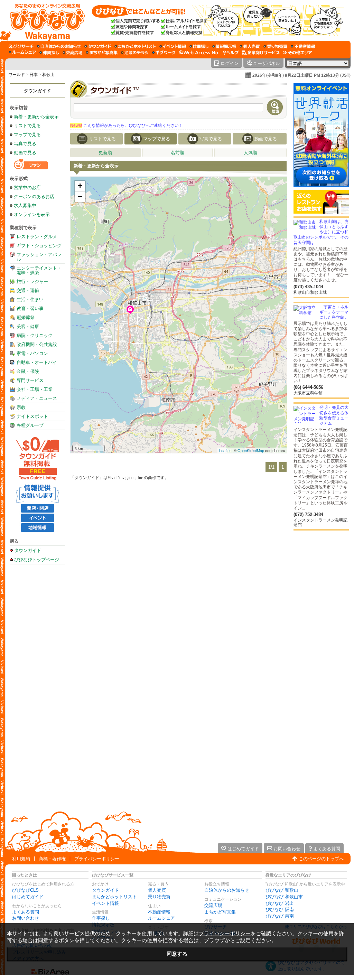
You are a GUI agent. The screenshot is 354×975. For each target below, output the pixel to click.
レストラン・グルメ (37, 236)
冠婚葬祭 (26, 317)
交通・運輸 (28, 290)
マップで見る (27, 134)
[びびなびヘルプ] (231, 52)
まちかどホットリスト (114, 896)
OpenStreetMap (250, 450)
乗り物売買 (159, 896)
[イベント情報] (172, 46)
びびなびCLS (25, 890)
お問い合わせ (25, 918)
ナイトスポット (32, 416)
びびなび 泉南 (280, 916)
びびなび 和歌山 (282, 890)
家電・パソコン (32, 353)
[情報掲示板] (224, 46)
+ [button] (80, 185)
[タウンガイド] (97, 46)
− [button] (80, 196)
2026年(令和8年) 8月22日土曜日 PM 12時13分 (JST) (301, 75)
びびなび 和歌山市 (284, 896)
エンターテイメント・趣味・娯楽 (39, 270)
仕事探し (101, 918)
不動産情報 (159, 912)
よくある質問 (25, 912)
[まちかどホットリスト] (135, 46)
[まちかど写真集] (102, 52)
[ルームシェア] (22, 52)
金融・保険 (28, 371)
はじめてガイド (28, 896)
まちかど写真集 (220, 912)
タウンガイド (37, 90)
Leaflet (225, 450)
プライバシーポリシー (96, 858)
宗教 (21, 407)
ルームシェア (161, 918)
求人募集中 (25, 205)
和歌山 (48, 74)
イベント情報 (105, 903)
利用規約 (21, 858)
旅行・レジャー (32, 281)
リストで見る (27, 125)
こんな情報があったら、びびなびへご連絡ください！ (126, 125)
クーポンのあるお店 (34, 196)
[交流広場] (72, 52)
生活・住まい (30, 299)
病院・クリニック (35, 335)
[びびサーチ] (21, 46)
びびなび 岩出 (280, 903)
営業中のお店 (27, 187)
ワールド (16, 74)
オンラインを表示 (32, 214)
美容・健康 (28, 326)
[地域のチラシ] (135, 52)
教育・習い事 (30, 308)
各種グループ (30, 425)
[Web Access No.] (199, 52)
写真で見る (25, 143)
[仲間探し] (49, 52)
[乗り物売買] (275, 46)
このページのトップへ (321, 858)
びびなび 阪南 (280, 909)
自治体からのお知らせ (226, 890)
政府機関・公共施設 (37, 344)
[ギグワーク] (164, 52)
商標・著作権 (52, 858)
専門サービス (30, 380)
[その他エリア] (297, 52)
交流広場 (213, 905)
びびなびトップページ (36, 559)
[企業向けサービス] (261, 52)
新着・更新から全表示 (36, 116)
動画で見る (25, 152)
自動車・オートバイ (37, 362)
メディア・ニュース (37, 398)
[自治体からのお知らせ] (59, 46)
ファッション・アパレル (39, 256)
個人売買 (157, 890)
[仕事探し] (199, 46)
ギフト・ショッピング (39, 245)
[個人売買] (250, 46)
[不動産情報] (303, 46)
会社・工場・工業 (35, 389)
